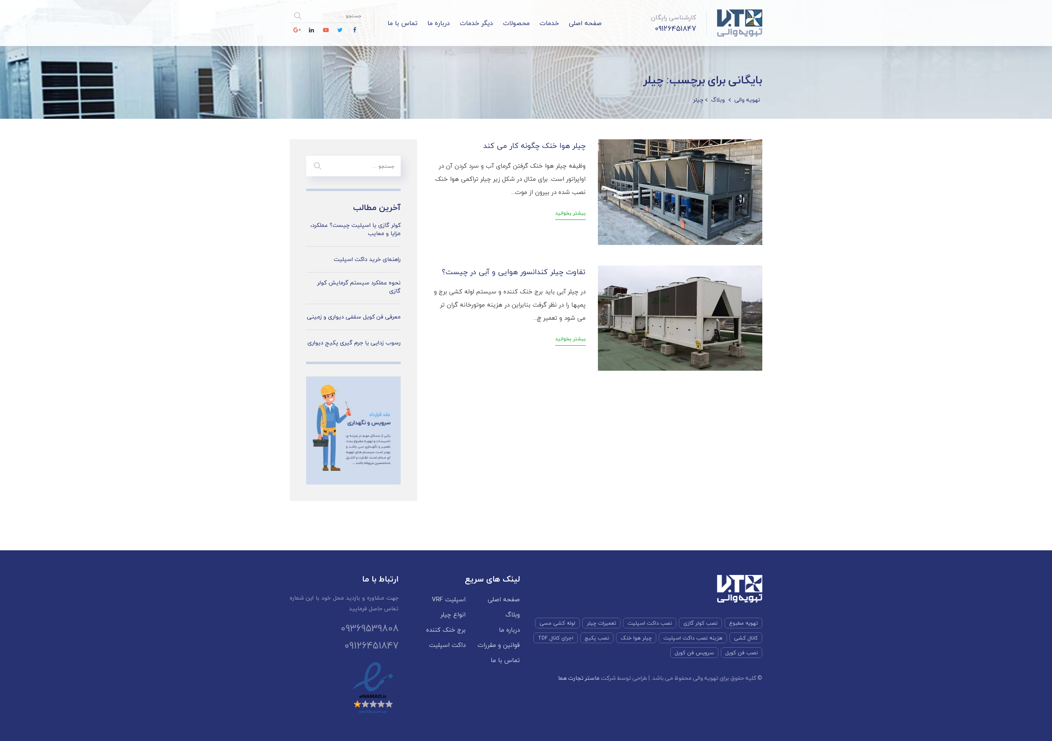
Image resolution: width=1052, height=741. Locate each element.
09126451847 (675, 28)
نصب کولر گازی (700, 623)
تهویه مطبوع (743, 623)
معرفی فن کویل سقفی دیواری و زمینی (354, 317)
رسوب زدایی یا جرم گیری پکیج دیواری (354, 343)
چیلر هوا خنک (636, 637)
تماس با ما (403, 23)
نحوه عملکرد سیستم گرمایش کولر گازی (359, 287)
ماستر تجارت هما (579, 678)
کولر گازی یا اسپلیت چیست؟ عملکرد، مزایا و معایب (355, 229)
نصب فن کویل (741, 652)
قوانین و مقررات (499, 645)
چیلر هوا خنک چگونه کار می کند (534, 145)
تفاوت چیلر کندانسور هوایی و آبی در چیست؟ (514, 271)
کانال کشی (746, 637)
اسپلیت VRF (449, 599)
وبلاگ (512, 614)
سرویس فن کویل (694, 652)
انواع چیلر (453, 614)
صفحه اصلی (585, 23)
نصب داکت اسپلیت (650, 623)
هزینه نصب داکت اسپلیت (692, 637)
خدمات (549, 23)
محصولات (516, 23)
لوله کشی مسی (557, 623)
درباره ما (438, 23)
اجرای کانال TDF (555, 637)
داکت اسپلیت (447, 645)
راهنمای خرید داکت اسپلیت (367, 259)
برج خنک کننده (446, 630)
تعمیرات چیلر (601, 623)
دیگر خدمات (476, 23)
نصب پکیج (597, 637)
